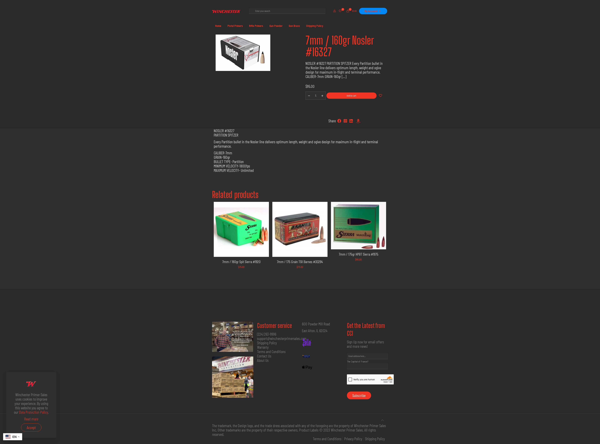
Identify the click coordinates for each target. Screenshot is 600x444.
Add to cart (351, 95)
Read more (31, 419)
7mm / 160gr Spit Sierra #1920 (241, 261)
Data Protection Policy (33, 412)
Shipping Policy (267, 342)
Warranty (263, 347)
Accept (31, 427)
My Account (371, 11)
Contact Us (264, 356)
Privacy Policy (353, 438)
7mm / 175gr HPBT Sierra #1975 (358, 254)
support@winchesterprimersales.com (281, 338)
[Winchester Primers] (226, 11)
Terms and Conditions (271, 351)
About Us (263, 360)
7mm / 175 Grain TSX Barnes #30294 (300, 261)
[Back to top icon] (382, 420)
